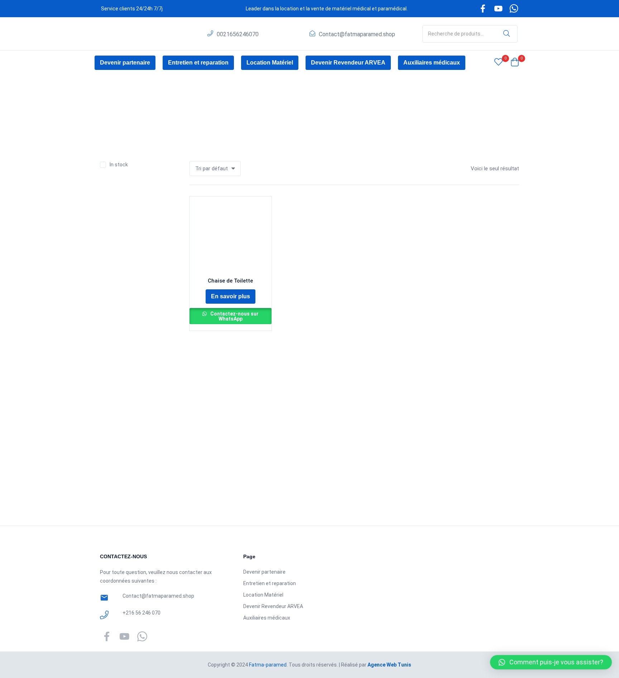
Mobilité (132, 115)
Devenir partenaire (125, 63)
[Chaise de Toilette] (230, 237)
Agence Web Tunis (389, 665)
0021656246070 (238, 34)
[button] (514, 62)
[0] (498, 63)
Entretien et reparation (198, 63)
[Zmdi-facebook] (483, 8)
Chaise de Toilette (230, 281)
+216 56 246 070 (141, 613)
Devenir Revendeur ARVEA (348, 63)
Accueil (108, 115)
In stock (119, 164)
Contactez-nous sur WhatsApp (234, 316)
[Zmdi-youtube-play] (498, 8)
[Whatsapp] (514, 8)
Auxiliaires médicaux (431, 63)
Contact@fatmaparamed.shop (357, 34)
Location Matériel (269, 63)
